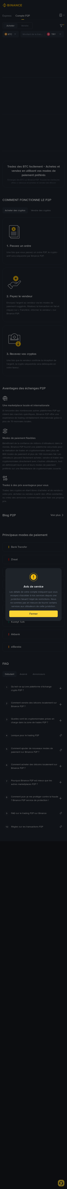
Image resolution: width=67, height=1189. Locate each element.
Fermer (33, 613)
